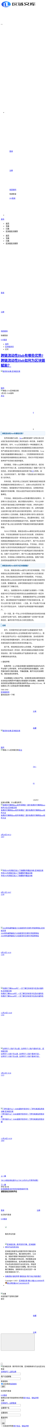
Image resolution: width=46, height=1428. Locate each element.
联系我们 (37, 1276)
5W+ (34, 767)
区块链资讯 (9, 347)
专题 (7, 226)
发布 (2, 219)
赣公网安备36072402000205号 (18, 1283)
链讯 (2, 388)
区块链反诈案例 (12, 231)
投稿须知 (8, 1276)
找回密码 (13, 1384)
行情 (7, 229)
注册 (38, 1210)
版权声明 (15, 1276)
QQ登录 (12, 198)
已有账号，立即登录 (8, 1403)
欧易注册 (4, 1289)
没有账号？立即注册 (8, 1372)
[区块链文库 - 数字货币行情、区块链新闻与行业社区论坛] (21, 1247)
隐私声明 (35, 1398)
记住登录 (6, 1384)
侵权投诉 (23, 1276)
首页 (7, 223)
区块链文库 (23, 1281)
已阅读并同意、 (16, 1426)
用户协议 (30, 1276)
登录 (2, 1210)
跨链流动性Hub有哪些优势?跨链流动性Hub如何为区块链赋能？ (23, 360)
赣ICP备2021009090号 (36, 1281)
